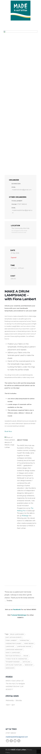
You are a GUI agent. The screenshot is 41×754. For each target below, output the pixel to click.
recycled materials (13, 655)
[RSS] (18, 742)
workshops (10, 668)
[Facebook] (11, 742)
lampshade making (24, 646)
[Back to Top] (39, 752)
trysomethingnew (13, 662)
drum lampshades (17, 634)
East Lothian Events (13, 637)
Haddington (24, 640)
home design (29, 643)
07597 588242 (22, 204)
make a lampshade (13, 652)
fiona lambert (11, 640)
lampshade (10, 646)
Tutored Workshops (18, 615)
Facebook (17, 609)
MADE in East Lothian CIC (20, 11)
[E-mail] (15, 742)
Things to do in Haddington (16, 659)
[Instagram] (7, 742)
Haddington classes (13, 643)
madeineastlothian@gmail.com (22, 211)
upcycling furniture (14, 665)
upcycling (26, 662)
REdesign (25, 516)
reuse (26, 655)
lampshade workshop (14, 649)
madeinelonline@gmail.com (22, 190)
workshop (29, 665)
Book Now (8, 431)
